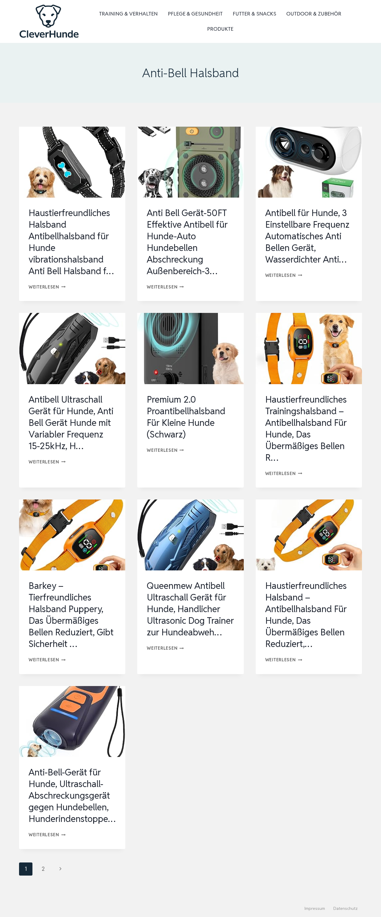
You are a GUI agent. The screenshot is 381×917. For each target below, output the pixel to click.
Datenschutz (345, 908)
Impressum (315, 908)
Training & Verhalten (128, 13)
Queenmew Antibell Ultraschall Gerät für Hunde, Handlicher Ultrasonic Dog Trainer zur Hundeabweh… (190, 609)
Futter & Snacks (254, 13)
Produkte (220, 29)
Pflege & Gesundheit (195, 13)
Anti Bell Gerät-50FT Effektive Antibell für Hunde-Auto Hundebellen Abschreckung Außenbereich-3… (187, 242)
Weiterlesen (47, 287)
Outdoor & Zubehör (313, 13)
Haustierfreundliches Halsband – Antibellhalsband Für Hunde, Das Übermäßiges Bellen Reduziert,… (306, 615)
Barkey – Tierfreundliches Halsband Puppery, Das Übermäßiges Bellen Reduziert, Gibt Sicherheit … (71, 615)
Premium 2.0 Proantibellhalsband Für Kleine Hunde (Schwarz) (186, 417)
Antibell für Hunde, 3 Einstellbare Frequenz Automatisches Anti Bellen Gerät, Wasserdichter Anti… (307, 236)
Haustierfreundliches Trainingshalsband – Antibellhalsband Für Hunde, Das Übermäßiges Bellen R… (306, 428)
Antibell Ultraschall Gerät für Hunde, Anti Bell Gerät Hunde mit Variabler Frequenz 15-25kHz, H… (71, 423)
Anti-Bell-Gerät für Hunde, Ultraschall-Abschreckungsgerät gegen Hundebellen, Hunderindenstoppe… (72, 796)
